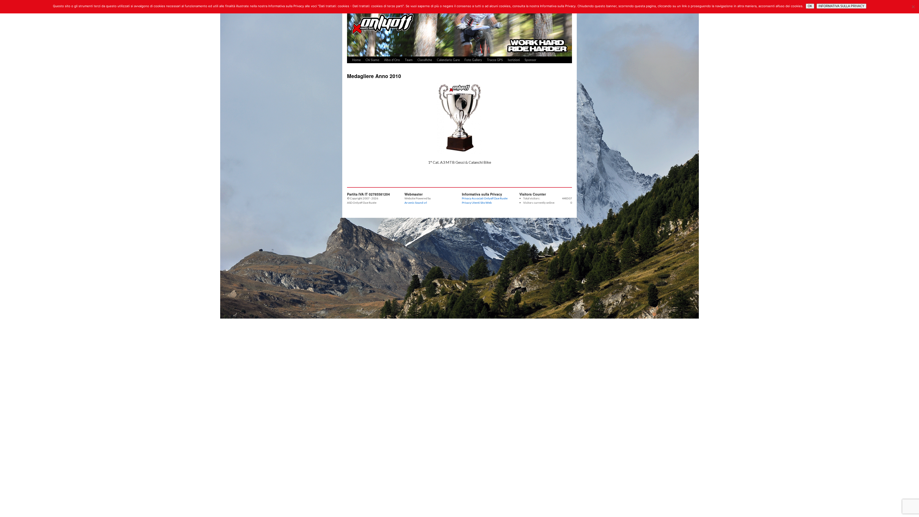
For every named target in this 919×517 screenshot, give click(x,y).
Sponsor (530, 60)
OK (810, 6)
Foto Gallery (473, 60)
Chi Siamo (372, 60)
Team (409, 60)
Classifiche (424, 60)
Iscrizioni (514, 60)
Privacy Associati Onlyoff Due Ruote (485, 198)
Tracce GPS (495, 60)
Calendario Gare (448, 60)
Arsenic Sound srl (415, 202)
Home (356, 60)
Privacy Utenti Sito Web (477, 202)
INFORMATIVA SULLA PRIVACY (841, 6)
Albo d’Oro (392, 60)
